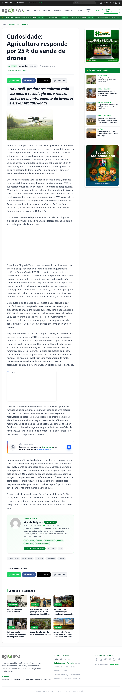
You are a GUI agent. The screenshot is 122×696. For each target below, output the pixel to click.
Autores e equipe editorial (64, 667)
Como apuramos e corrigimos (17, 71)
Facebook (30, 80)
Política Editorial (60, 670)
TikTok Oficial (114, 664)
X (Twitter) (45, 80)
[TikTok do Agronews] (113, 3)
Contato (41, 3)
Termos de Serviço (61, 674)
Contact (77, 663)
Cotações (56, 11)
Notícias (37, 11)
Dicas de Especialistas (18, 24)
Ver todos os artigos (34, 548)
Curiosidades (69, 11)
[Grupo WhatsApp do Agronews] (116, 3)
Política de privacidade (63, 678)
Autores (80, 11)
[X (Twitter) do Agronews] (110, 3)
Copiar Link (61, 80)
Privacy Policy (77, 678)
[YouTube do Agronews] (107, 3)
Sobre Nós (32, 3)
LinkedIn (52, 548)
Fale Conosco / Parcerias (64, 663)
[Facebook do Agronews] (104, 3)
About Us (67, 659)
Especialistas (28, 680)
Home (29, 11)
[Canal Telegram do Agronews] (119, 3)
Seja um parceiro (108, 10)
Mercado (46, 11)
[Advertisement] (40, 245)
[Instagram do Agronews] (101, 3)
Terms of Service (75, 675)
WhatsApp (15, 80)
